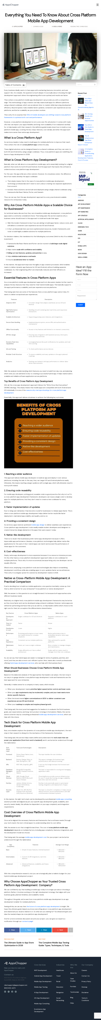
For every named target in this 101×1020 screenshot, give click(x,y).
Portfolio (73, 987)
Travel (58, 976)
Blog (71, 998)
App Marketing (83, 212)
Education (59, 987)
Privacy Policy (86, 982)
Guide (80, 231)
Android (81, 200)
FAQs (72, 1003)
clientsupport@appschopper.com (15, 985)
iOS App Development (41, 998)
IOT (79, 242)
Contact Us (86, 976)
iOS (79, 238)
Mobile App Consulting (42, 1004)
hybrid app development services (22, 663)
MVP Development (40, 970)
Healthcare (82, 234)
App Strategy (82, 215)
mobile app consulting (64, 799)
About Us (73, 973)
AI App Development (41, 993)
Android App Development (43, 976)
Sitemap (84, 987)
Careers (84, 970)
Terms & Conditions (85, 999)
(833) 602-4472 (9, 988)
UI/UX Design (82, 253)
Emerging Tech (83, 227)
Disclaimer (85, 993)
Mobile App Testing (40, 987)
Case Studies (72, 980)
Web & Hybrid (57, 26)
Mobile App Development (42, 982)
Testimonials (74, 992)
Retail (58, 982)
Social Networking (60, 999)
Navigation (60, 993)
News (80, 250)
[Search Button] (95, 85)
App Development (84, 204)
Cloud (80, 223)
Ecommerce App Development (40, 1010)
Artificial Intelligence (86, 219)
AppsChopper (18, 26)
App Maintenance (84, 208)
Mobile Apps (82, 246)
